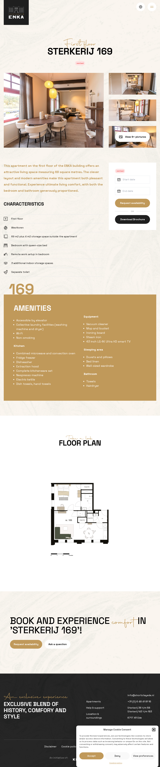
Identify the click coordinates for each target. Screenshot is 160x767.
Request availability (132, 203)
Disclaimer (50, 746)
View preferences (143, 755)
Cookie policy (115, 763)
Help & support (95, 707)
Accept (91, 755)
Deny (117, 755)
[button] (153, 729)
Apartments (93, 701)
